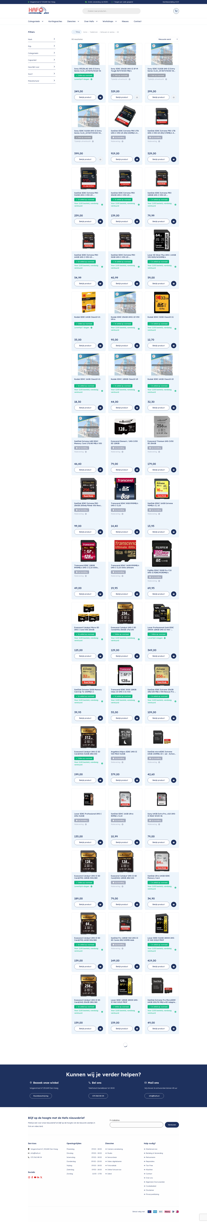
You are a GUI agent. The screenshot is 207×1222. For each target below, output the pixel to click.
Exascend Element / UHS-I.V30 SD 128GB (124, 442)
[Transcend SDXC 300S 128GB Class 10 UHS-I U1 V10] (125, 675)
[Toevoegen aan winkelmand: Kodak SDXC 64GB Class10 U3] (173, 407)
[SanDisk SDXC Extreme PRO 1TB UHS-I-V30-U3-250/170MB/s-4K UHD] (161, 116)
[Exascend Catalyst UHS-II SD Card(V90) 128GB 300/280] (88, 861)
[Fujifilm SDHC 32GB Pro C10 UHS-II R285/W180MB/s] (161, 553)
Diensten (71, 21)
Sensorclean (112, 1157)
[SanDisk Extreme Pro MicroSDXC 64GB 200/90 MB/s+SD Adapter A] (161, 985)
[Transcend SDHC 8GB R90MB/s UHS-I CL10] (125, 489)
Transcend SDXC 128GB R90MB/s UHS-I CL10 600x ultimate (86, 566)
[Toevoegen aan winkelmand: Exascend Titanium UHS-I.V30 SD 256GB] (173, 469)
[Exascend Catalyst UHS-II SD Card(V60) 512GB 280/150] (88, 737)
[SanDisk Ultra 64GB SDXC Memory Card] (161, 861)
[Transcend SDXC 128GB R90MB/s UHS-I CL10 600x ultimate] (88, 551)
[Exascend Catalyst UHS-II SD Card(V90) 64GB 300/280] (88, 923)
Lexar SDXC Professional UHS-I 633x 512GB (87, 815)
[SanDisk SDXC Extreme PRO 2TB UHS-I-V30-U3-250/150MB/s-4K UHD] (125, 116)
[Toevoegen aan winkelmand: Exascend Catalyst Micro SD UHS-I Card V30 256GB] (100, 656)
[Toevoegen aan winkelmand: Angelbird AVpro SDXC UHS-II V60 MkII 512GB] (137, 780)
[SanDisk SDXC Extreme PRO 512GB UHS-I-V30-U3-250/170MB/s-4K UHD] (88, 178)
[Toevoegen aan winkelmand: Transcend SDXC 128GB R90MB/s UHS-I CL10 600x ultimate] (100, 594)
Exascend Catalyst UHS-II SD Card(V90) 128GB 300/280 (87, 877)
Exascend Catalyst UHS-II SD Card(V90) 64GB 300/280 (87, 939)
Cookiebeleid (151, 1186)
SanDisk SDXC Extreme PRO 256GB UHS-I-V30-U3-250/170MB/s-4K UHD (123, 194)
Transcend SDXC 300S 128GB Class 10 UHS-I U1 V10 (123, 691)
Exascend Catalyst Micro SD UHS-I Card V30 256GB (86, 628)
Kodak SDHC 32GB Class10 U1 (161, 317)
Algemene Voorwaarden (155, 1182)
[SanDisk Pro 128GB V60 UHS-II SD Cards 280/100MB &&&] (125, 923)
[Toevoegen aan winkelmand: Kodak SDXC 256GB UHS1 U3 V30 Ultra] (137, 345)
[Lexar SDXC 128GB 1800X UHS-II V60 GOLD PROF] (125, 985)
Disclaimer (150, 1190)
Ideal (109, 1174)
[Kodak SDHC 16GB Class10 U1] (88, 364)
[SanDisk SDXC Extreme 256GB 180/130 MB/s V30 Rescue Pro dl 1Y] (161, 675)
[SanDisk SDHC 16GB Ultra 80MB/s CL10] (125, 799)
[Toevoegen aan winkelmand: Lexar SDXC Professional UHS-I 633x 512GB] (100, 842)
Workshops (108, 21)
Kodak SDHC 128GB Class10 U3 (124, 379)
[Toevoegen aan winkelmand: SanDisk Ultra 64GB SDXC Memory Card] (173, 904)
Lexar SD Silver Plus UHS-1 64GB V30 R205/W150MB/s (162, 256)
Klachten (149, 1170)
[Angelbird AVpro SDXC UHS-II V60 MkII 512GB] (125, 737)
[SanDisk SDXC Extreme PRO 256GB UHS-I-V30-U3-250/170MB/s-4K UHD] (125, 178)
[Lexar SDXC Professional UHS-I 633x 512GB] (88, 799)
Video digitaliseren (114, 1161)
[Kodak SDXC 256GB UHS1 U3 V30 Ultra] (125, 302)
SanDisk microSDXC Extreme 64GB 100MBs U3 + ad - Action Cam (161, 753)
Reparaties (150, 1161)
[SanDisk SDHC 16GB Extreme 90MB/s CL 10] (161, 489)
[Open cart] (176, 11)
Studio (109, 1153)
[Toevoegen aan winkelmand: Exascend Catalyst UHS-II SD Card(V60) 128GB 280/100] (137, 904)
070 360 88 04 (98, 1096)
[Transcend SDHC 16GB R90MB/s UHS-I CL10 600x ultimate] (125, 551)
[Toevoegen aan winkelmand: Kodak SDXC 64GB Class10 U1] (100, 345)
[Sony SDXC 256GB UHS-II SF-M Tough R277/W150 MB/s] (125, 54)
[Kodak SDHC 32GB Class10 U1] (161, 302)
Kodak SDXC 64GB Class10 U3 (161, 379)
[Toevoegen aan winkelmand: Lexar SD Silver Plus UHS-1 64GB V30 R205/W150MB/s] (173, 283)
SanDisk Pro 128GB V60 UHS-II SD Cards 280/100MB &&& (124, 939)
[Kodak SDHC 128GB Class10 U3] (125, 364)
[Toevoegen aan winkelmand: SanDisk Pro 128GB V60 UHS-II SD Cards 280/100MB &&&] (137, 966)
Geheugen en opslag (107, 32)
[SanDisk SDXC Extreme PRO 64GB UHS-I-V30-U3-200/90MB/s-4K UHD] (88, 240)
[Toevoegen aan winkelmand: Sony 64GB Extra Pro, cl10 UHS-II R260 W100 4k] (173, 842)
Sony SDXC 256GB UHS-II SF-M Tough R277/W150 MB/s (124, 70)
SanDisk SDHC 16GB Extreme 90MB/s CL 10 (160, 504)
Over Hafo (89, 21)
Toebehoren (94, 32)
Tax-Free (149, 1165)
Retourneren (150, 1157)
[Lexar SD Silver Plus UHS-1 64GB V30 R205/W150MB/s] (161, 240)
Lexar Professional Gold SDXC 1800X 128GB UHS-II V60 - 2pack (161, 628)
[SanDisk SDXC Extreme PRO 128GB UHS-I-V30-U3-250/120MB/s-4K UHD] (161, 178)
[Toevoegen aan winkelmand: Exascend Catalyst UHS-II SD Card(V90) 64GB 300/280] (100, 966)
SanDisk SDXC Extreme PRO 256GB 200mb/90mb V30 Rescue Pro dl (88, 504)
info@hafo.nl (154, 1096)
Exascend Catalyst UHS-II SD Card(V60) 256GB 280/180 (87, 1001)
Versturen (172, 1125)
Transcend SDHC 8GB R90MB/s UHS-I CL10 (124, 504)
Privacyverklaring (152, 1194)
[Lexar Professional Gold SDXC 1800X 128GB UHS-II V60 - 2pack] (161, 613)
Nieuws (125, 21)
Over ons (149, 1178)
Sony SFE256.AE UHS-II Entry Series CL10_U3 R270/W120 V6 (87, 70)
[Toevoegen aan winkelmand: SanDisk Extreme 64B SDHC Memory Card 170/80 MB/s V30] (100, 469)
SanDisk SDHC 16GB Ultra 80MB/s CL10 (122, 815)
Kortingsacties (55, 21)
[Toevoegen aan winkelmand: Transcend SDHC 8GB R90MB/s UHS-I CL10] (137, 531)
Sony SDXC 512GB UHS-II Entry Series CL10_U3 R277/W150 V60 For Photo (161, 70)
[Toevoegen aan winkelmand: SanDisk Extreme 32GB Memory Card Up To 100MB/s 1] (100, 718)
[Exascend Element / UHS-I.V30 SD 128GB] (125, 427)
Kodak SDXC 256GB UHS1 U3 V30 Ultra (125, 318)
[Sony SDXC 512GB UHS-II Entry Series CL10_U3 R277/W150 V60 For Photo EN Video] (88, 116)
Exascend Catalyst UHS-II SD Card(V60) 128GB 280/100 (124, 877)
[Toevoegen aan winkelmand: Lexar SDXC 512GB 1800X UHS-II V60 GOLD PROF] (173, 966)
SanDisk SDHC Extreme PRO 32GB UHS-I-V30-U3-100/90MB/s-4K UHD (123, 256)
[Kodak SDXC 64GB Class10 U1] (88, 302)
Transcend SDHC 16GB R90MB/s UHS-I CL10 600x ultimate (125, 566)
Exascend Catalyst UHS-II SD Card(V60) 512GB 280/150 (87, 753)
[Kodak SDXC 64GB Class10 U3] (161, 364)
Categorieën (34, 21)
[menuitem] (35, 21)
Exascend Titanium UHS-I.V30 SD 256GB (160, 442)
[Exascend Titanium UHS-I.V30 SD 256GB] (161, 427)
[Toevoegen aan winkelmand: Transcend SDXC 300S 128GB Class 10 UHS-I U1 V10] (137, 718)
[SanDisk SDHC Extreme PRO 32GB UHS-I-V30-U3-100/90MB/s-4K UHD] (125, 240)
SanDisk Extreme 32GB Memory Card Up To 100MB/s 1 (88, 691)
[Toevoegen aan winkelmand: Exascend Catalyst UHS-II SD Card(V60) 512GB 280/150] (100, 780)
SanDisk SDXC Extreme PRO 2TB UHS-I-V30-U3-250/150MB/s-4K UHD (125, 132)
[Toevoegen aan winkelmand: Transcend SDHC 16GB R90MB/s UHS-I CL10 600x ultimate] (137, 594)
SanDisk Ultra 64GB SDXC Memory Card (159, 877)
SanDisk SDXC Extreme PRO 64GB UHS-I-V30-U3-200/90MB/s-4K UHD (86, 256)
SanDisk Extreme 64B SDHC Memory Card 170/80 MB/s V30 (88, 442)
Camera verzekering (115, 1149)
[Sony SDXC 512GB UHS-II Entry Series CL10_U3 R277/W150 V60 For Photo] (161, 54)
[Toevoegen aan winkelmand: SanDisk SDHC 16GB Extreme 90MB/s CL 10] (173, 531)
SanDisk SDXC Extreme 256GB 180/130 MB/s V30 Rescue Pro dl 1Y (162, 691)
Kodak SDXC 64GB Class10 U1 (87, 317)
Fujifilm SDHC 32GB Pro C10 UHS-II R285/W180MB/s (160, 571)
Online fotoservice (114, 1170)
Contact (137, 21)
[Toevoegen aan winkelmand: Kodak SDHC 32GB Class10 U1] (173, 345)
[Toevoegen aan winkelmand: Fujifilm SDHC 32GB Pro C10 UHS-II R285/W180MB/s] (173, 594)
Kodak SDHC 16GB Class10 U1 (87, 379)
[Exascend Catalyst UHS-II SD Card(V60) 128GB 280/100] (125, 861)
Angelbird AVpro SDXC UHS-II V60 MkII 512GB (124, 753)
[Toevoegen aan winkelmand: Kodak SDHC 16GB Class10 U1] (100, 407)
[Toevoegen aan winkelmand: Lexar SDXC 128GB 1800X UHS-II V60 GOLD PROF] (137, 1028)
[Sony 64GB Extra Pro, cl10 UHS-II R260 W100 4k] (161, 799)
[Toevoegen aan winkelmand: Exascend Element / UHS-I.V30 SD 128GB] (137, 469)
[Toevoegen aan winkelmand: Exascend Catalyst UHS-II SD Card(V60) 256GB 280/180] (100, 1028)
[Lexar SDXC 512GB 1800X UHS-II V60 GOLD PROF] (161, 923)
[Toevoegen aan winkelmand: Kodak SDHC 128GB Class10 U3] (137, 407)
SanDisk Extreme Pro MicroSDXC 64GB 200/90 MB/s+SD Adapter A (162, 1001)
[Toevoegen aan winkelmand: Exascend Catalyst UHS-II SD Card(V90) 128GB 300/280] (100, 904)
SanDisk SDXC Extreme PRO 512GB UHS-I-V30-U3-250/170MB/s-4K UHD (86, 194)
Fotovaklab (111, 1165)
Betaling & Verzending (154, 1153)
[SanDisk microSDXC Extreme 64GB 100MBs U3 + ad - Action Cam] (161, 737)
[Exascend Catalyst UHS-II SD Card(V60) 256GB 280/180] (88, 985)
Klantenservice (151, 1149)
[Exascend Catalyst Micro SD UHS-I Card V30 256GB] (88, 613)
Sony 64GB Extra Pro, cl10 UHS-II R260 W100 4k (162, 815)
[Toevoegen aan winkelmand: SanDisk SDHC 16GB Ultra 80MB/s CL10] (137, 842)
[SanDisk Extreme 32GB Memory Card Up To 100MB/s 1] (88, 675)
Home (85, 32)
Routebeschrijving (40, 1096)
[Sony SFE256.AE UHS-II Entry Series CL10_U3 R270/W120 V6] (88, 54)
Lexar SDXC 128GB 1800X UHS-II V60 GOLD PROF (124, 1001)
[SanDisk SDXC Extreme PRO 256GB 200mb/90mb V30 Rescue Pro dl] (88, 489)
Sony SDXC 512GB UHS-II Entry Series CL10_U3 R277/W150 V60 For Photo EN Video (88, 132)
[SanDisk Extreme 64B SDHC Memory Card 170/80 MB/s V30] (88, 427)
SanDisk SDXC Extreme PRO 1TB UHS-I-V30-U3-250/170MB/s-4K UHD (161, 132)
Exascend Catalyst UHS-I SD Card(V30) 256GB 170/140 (123, 628)
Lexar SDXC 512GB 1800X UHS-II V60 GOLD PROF (161, 939)
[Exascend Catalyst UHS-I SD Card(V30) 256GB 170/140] (125, 613)
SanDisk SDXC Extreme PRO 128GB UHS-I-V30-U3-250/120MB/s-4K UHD (159, 194)
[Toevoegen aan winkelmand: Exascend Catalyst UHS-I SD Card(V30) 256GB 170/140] (137, 656)
